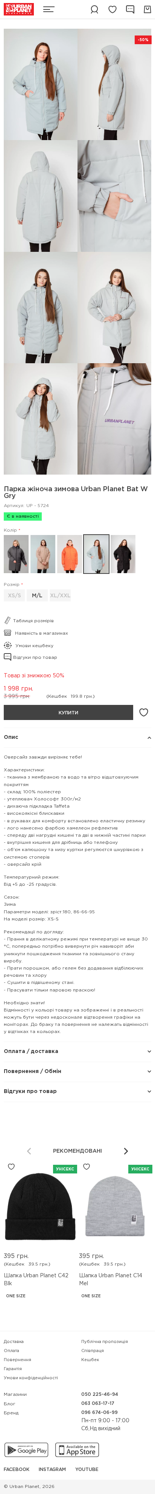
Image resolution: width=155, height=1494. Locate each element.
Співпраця (92, 1351)
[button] (126, 1151)
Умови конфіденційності (31, 1378)
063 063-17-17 (97, 1403)
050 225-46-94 (99, 1394)
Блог (9, 1404)
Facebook (16, 1470)
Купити (68, 713)
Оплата (11, 1351)
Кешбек (90, 1360)
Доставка (14, 1342)
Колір (10, 530)
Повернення (17, 1360)
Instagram (52, 1470)
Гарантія (13, 1369)
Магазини (15, 1394)
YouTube (87, 1470)
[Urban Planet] (19, 9)
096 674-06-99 (99, 1413)
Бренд (11, 1413)
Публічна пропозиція (104, 1342)
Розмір (12, 585)
